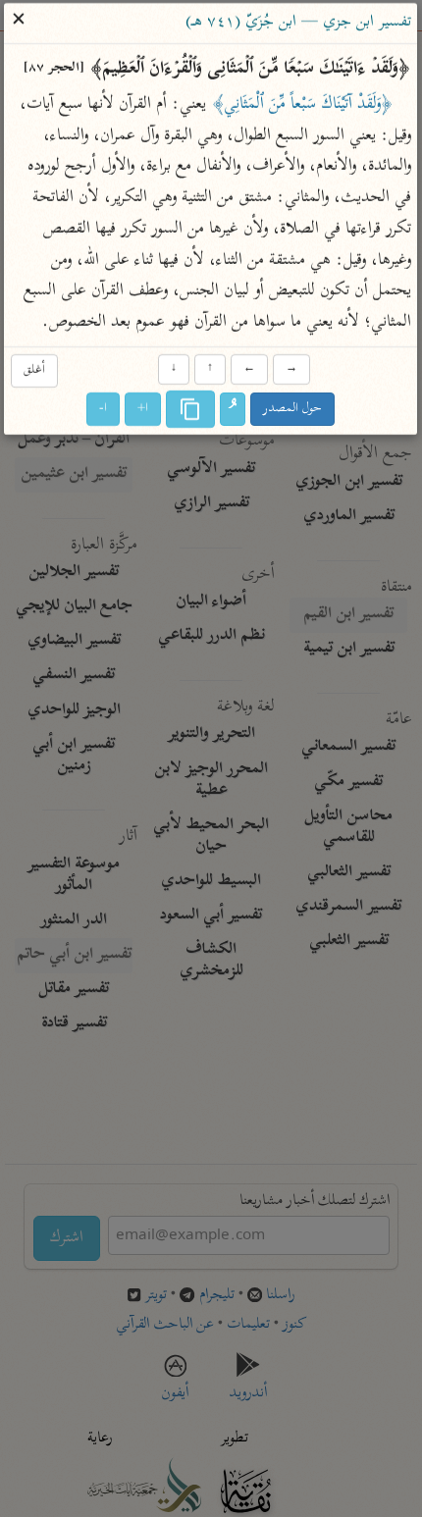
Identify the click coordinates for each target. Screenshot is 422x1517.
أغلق (34, 370)
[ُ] (233, 410)
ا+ (143, 409)
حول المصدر (293, 409)
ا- (104, 409)
